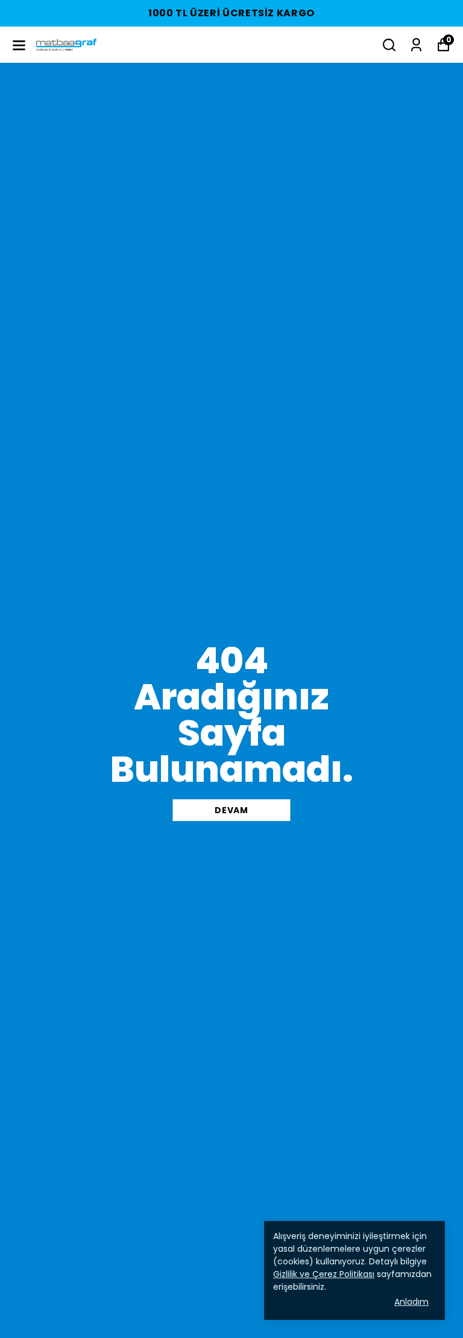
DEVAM (231, 810)
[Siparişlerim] (416, 44)
